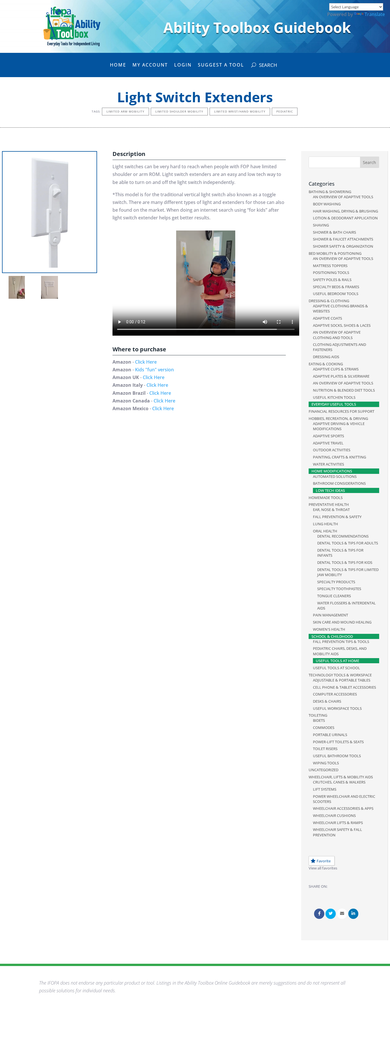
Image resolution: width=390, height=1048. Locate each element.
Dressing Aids (326, 356)
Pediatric (284, 111)
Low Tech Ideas (330, 490)
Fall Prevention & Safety (337, 516)
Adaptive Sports (328, 435)
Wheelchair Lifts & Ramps (338, 822)
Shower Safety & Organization (343, 246)
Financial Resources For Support (341, 411)
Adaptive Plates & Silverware (341, 376)
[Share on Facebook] (319, 914)
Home (118, 65)
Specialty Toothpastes (339, 588)
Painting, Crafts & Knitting (339, 457)
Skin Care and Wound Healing (342, 622)
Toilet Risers (325, 748)
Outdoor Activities (331, 449)
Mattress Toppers (330, 265)
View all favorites (323, 868)
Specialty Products (336, 581)
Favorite (324, 860)
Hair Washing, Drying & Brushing (345, 211)
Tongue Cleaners (334, 595)
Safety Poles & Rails (332, 279)
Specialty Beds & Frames (336, 286)
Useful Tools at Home (337, 660)
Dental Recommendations (343, 536)
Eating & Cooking (326, 363)
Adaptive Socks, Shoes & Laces (342, 325)
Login (183, 65)
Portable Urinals (330, 734)
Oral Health (325, 531)
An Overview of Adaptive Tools (343, 196)
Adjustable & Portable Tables (341, 680)
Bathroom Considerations (339, 483)
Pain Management (330, 615)
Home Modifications (331, 471)
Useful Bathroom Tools (337, 755)
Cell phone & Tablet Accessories (344, 687)
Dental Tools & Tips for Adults (347, 543)
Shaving (321, 225)
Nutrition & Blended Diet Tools (344, 390)
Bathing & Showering (330, 191)
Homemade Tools (326, 497)
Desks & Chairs (327, 701)
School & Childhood (332, 636)
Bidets (319, 720)
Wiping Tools (326, 763)
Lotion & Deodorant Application (345, 218)
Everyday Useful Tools (333, 404)
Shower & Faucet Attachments (343, 239)
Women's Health (329, 629)
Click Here (146, 362)
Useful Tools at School (336, 667)
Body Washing (327, 204)
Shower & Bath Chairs (334, 232)
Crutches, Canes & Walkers (339, 782)
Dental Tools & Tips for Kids (344, 562)
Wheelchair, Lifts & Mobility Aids (341, 777)
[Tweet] (330, 914)
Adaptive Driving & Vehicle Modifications (339, 426)
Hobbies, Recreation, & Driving (338, 418)
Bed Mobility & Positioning (335, 253)
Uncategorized (323, 769)
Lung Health (325, 523)
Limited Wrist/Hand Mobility (240, 111)
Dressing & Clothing (329, 300)
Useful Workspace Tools (337, 708)
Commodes (323, 727)
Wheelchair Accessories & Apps (343, 808)
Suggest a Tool (221, 65)
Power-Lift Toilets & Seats (338, 741)
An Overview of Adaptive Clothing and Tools (337, 335)
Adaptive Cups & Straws (336, 369)
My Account (150, 65)
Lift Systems (324, 789)
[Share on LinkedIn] (353, 914)
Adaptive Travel (328, 443)
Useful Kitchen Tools (334, 397)
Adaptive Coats (327, 318)
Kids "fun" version (154, 369)
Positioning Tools (331, 272)
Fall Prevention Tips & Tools (341, 641)
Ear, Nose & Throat (331, 509)
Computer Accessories (335, 694)
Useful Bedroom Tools (335, 293)
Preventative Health (329, 504)
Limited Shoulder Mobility (179, 111)
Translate (375, 14)
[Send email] (342, 914)
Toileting (318, 715)
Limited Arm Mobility (125, 111)
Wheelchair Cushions (334, 815)
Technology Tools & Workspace (340, 675)
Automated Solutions (335, 476)
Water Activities (328, 464)
